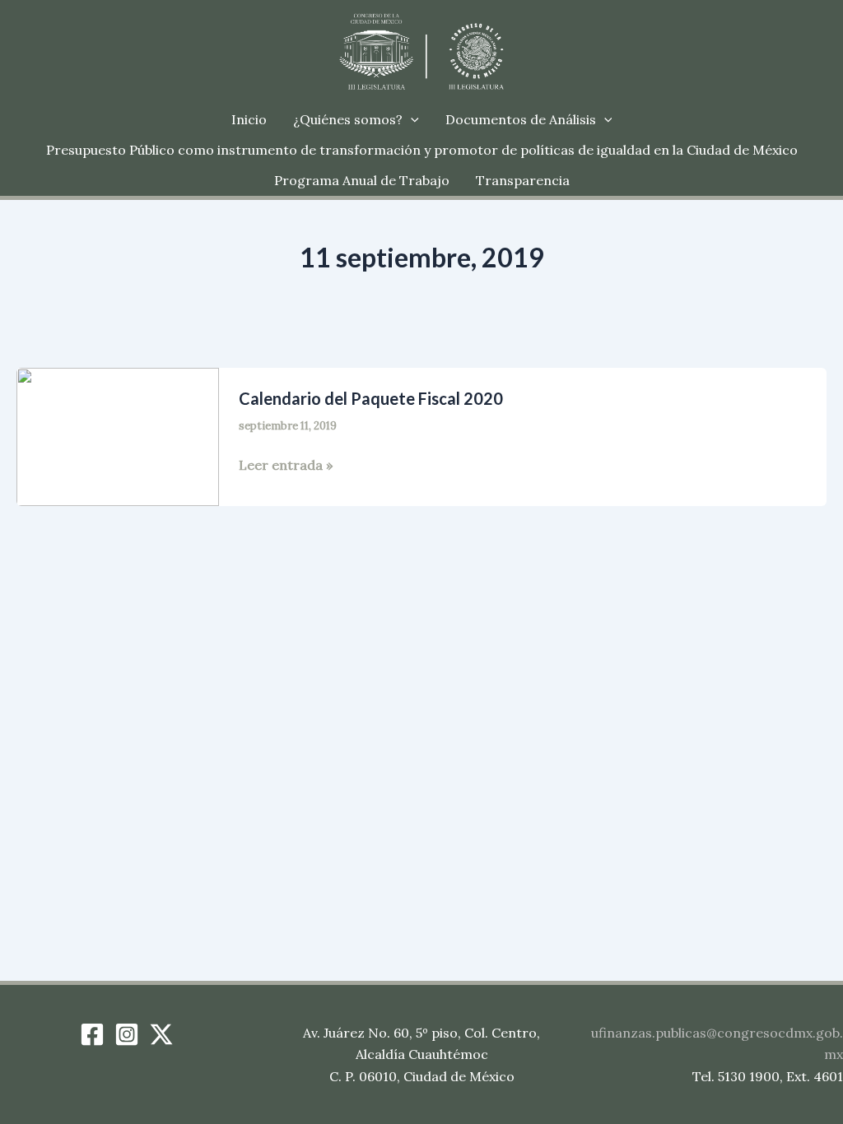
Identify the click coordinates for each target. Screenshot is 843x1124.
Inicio (249, 119)
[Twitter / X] (161, 1034)
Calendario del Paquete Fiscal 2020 (371, 398)
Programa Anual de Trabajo (361, 180)
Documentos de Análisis (520, 119)
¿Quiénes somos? (348, 119)
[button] (411, 120)
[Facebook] (92, 1034)
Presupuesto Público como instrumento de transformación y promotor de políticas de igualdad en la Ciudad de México (422, 150)
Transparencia (523, 180)
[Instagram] (126, 1034)
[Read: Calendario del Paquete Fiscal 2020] (117, 435)
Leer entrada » (286, 466)
